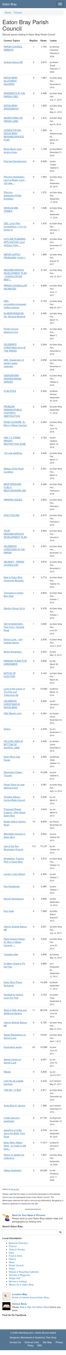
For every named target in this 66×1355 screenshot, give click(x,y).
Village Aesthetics (12, 1170)
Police (12, 1268)
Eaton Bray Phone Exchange (13, 984)
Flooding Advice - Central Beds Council (14, 798)
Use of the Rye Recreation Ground (13, 848)
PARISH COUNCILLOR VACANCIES (15, 287)
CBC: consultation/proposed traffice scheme (15, 304)
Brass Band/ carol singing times (13, 150)
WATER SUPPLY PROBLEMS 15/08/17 (15, 256)
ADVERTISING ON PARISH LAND (13, 119)
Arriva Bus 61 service (14, 1105)
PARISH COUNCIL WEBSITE (13, 48)
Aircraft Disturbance (14, 898)
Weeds (7, 1071)
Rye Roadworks (12, 886)
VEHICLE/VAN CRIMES (11, 209)
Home (8, 12)
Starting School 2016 (14, 608)
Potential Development (15, 161)
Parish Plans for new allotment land (14, 786)
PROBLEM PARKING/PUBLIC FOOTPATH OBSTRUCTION (13, 411)
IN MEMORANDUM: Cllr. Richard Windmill (14, 315)
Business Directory (18, 1243)
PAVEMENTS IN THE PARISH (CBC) (14, 95)
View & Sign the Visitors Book (34, 1307)
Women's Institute (18, 1281)
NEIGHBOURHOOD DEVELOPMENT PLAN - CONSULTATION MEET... (15, 274)
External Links (32, 1342)
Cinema (13, 1246)
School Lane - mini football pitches (13, 641)
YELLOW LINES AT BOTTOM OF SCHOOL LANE (13, 744)
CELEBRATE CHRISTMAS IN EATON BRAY (12, 704)
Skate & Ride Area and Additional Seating (15, 1011)
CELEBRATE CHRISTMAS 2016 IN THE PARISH (14, 347)
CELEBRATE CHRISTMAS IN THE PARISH (14, 549)
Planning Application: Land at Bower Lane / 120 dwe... (14, 180)
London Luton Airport (14, 874)
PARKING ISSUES (13, 499)
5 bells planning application (12, 1119)
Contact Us (15, 1342)
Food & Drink (15, 1255)
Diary (11, 1252)
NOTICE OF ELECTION (10, 674)
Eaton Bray (9, 4)
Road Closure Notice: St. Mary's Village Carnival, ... (14, 942)
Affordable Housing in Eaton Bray (14, 835)
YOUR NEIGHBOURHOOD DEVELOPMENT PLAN (15, 534)
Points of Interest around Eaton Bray (30, 1297)
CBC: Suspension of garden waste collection (14, 363)
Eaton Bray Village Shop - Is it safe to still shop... (15, 1145)
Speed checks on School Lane (12, 1061)
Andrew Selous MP (13, 62)
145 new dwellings (13, 453)
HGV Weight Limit (12, 713)
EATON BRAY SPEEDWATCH (11, 107)
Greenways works (13, 1047)
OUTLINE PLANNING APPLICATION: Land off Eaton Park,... (14, 242)
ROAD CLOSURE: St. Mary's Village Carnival (15, 423)
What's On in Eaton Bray (21, 1284)
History (12, 1259)
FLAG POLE (10, 390)
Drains (7, 728)
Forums (18, 12)
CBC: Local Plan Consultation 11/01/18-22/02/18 (15, 226)
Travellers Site (11, 954)
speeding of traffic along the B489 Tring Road (14, 1133)
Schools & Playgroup (19, 1275)
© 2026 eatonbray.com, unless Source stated (33, 1332)
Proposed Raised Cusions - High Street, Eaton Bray (15, 812)
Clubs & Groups (17, 1249)
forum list (15, 1189)
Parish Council (16, 1265)
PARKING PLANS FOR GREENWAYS (15, 662)
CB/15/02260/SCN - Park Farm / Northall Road (14, 627)
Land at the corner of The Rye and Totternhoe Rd (14, 692)
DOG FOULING (12, 515)
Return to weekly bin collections (14, 1156)
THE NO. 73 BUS (12, 1090)
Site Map (47, 1342)
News (11, 1262)
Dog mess (9, 911)
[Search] (60, 1232)
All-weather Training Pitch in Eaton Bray (14, 860)
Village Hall (14, 1278)
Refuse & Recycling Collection (24, 1271)
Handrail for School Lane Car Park (13, 996)
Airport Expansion (13, 651)
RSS (39, 1345)
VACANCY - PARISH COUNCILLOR (14, 563)
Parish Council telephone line (11, 330)
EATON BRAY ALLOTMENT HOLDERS (10, 81)
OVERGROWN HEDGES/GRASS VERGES (12, 378)
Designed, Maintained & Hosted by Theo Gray (33, 1337)
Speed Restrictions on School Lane (15, 1036)
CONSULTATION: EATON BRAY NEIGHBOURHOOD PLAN (14, 135)
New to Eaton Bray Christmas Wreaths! (14, 579)
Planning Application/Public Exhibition (12, 195)
